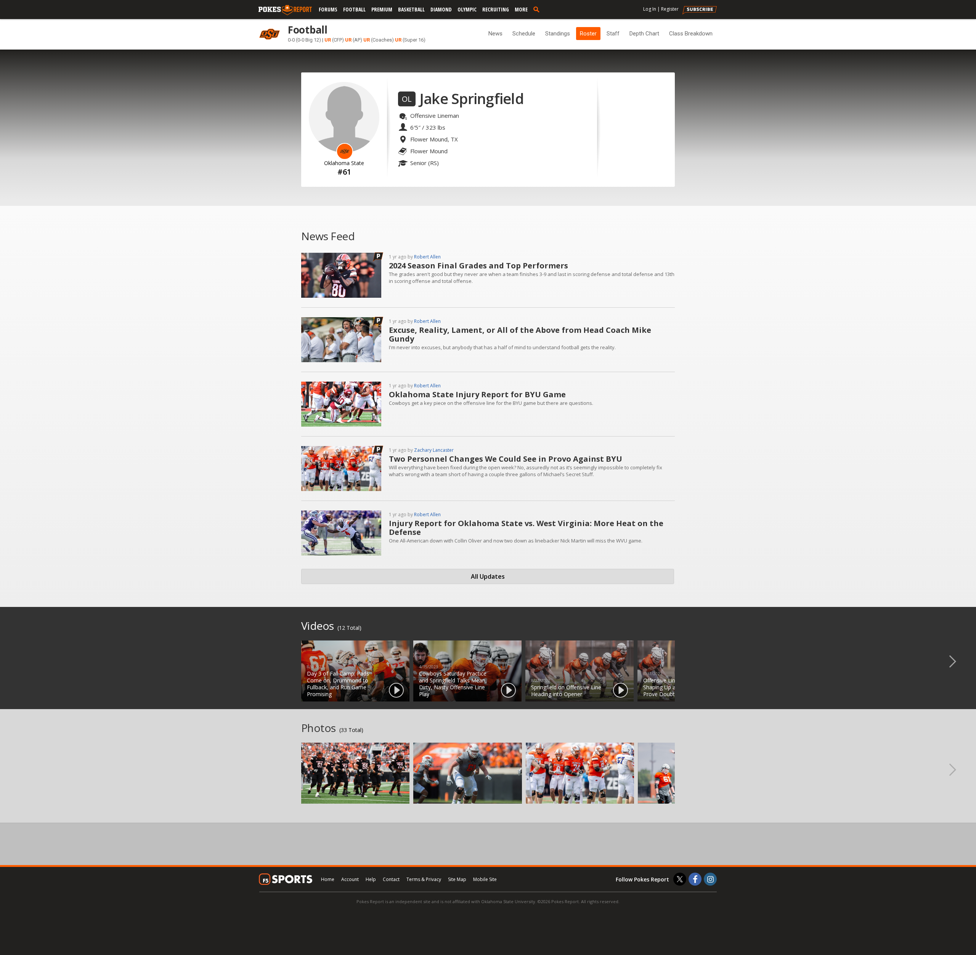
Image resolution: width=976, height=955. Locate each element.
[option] (355, 670)
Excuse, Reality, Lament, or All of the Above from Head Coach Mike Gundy (520, 334)
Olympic (467, 9)
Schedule (523, 33)
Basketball (411, 9)
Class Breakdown (691, 33)
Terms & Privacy (423, 879)
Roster (588, 33)
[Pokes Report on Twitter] (679, 879)
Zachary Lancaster (434, 450)
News (495, 33)
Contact (391, 879)
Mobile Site (485, 879)
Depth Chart (644, 33)
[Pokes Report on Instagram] (710, 879)
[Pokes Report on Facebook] (695, 879)
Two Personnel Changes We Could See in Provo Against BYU (505, 458)
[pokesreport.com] (285, 10)
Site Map (457, 879)
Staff (613, 33)
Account (350, 879)
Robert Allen (427, 257)
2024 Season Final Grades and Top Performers (478, 265)
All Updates (488, 576)
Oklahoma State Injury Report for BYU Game (477, 394)
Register (670, 9)
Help (371, 879)
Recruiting (495, 9)
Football (354, 9)
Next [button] (959, 661)
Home (327, 879)
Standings (557, 33)
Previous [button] (17, 661)
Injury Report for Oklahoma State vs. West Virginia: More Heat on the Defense (526, 527)
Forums (328, 9)
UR (327, 40)
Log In (649, 9)
